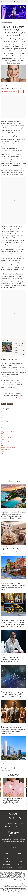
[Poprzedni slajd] (1, 787)
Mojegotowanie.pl (7, 864)
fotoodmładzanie (15, 247)
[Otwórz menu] (2, 1)
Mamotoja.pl (7, 861)
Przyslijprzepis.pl (20, 858)
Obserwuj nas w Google (10, 91)
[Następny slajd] (25, 787)
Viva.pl (20, 861)
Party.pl (7, 856)
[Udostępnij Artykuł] (21, 91)
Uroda (3, 403)
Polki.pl (20, 853)
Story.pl (20, 867)
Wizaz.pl (20, 864)
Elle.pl (6, 853)
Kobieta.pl (20, 856)
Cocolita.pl (6, 858)
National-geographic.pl (7, 867)
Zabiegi (10, 403)
